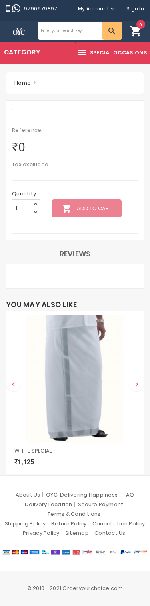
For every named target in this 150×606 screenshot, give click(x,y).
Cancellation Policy (118, 523)
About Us (28, 494)
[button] (136, 31)
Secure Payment (101, 504)
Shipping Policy (25, 523)
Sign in (135, 8)
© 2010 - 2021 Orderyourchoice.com (75, 588)
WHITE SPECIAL (33, 451)
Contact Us (110, 533)
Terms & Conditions (74, 514)
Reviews (75, 254)
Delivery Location (48, 504)
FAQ (129, 494)
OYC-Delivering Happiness (82, 494)
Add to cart (87, 208)
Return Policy (68, 523)
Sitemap (77, 533)
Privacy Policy (41, 533)
